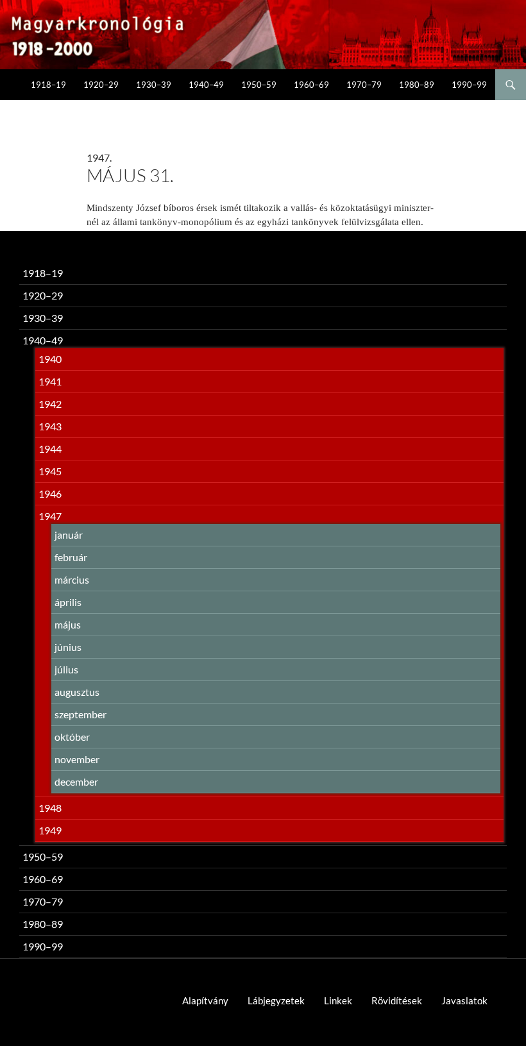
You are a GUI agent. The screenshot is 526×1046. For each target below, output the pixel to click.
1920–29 (101, 85)
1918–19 (48, 85)
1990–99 (469, 85)
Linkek (338, 1000)
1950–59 (258, 85)
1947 (50, 516)
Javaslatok (464, 1000)
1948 (50, 808)
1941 (50, 381)
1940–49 (206, 85)
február (71, 557)
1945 (50, 471)
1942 (50, 404)
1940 (50, 359)
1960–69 (311, 85)
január (69, 534)
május (68, 624)
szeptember (80, 714)
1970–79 (364, 85)
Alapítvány (205, 1000)
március (72, 579)
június (68, 647)
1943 (50, 426)
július (66, 669)
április (68, 602)
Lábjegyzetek (276, 1000)
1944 (50, 449)
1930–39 (153, 85)
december (76, 781)
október (72, 736)
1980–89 (416, 85)
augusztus (77, 692)
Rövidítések (396, 1000)
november (77, 759)
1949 (50, 830)
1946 (50, 493)
